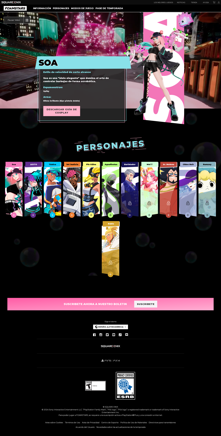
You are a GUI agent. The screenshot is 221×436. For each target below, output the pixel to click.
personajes (61, 8)
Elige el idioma (110, 322)
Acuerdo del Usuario (85, 427)
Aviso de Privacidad (90, 422)
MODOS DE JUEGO (82, 8)
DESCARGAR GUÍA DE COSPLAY (62, 111)
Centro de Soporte (110, 422)
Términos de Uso (72, 422)
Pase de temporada (109, 8)
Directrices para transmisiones (162, 422)
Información (42, 8)
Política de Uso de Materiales (133, 422)
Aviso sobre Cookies (54, 422)
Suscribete (146, 304)
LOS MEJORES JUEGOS (163, 2)
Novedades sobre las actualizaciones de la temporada (120, 427)
